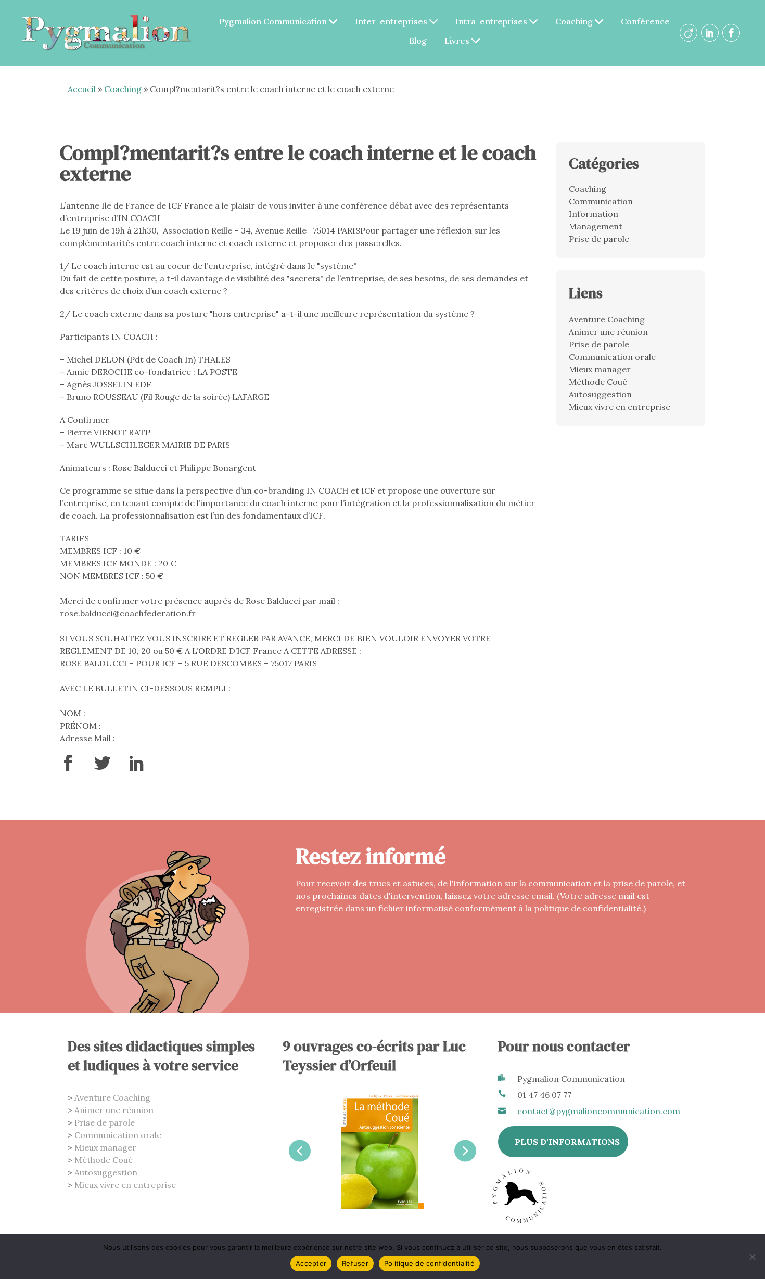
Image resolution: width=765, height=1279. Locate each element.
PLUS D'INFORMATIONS (567, 1141)
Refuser (355, 1263)
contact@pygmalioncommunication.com (598, 1111)
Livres (457, 40)
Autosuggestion (600, 394)
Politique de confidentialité (429, 1263)
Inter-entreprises (392, 21)
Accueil (82, 89)
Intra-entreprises (492, 21)
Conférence (645, 21)
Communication (601, 201)
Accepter (311, 1263)
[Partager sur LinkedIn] (137, 767)
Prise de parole (599, 239)
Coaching (575, 21)
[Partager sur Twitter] (102, 767)
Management (595, 226)
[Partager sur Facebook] (68, 767)
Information (593, 214)
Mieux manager (600, 369)
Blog (418, 40)
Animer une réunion (608, 332)
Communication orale (612, 357)
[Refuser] (752, 1256)
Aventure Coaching (607, 319)
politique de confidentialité (587, 908)
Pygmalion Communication (274, 21)
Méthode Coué (598, 382)
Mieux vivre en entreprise (619, 407)
